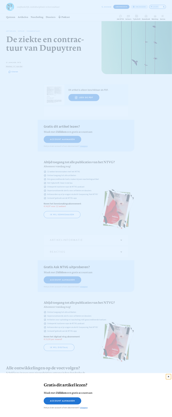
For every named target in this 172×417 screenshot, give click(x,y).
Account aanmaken (62, 400)
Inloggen (84, 407)
